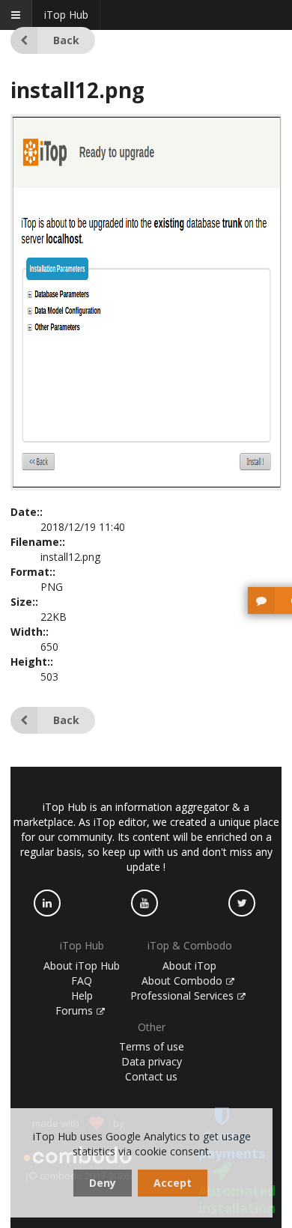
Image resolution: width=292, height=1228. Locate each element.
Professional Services (183, 995)
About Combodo (183, 980)
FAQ (81, 980)
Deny (102, 1183)
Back (66, 40)
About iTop (189, 965)
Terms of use (151, 1046)
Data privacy (151, 1061)
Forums (75, 1010)
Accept (172, 1183)
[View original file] (146, 486)
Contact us (151, 1076)
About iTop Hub (81, 965)
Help (82, 995)
